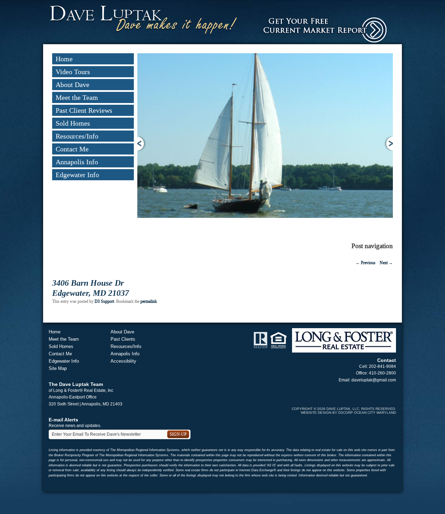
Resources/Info (77, 136)
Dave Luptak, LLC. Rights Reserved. (361, 409)
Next (388, 143)
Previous (141, 143)
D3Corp (345, 412)
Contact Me (72, 149)
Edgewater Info (77, 175)
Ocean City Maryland (375, 412)
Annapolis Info (77, 162)
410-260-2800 (382, 373)
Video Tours (73, 72)
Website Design (316, 412)
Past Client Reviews (84, 110)
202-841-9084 (382, 366)
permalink (148, 301)
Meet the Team (77, 97)
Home (64, 59)
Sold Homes (73, 123)
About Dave (72, 84)
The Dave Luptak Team (76, 384)
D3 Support (104, 301)
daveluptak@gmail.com (373, 380)
